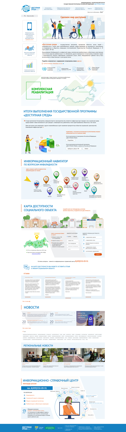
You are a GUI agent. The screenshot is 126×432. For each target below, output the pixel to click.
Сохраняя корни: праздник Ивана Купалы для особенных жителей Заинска (50, 366)
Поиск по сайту (30, 16)
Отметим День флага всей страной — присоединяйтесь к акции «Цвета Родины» (64, 315)
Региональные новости (38, 345)
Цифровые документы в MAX (86, 319)
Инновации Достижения (43, 336)
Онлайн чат (83, 390)
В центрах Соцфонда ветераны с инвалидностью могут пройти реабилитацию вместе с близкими (37, 322)
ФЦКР (87, 339)
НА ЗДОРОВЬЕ (99, 336)
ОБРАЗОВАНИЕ (52, 337)
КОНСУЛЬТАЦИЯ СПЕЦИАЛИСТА (69, 336)
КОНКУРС (63, 336)
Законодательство (91, 334)
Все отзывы (26, 301)
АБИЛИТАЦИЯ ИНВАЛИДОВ (41, 334)
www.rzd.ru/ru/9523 (36, 253)
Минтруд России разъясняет (92, 336)
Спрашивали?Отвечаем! (52, 339)
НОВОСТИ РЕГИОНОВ (39, 337)
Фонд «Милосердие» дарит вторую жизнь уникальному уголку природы (63, 322)
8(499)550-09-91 (29, 39)
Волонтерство (68, 334)
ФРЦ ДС (83, 339)
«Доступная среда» (49, 44)
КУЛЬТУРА (76, 336)
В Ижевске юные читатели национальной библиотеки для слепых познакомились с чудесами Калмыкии (31, 366)
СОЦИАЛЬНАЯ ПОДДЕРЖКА (27, 339)
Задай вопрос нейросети (55, 391)
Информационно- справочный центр (99, 8)
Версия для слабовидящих (93, 12)
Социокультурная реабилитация (37, 339)
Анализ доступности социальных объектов (29, 70)
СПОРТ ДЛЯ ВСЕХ (45, 339)
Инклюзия (36, 336)
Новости (90, 8)
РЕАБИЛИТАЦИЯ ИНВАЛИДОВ (83, 337)
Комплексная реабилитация (56, 336)
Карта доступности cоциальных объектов (80, 8)
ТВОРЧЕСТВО (69, 339)
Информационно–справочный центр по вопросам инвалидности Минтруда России (84, 428)
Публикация (70, 337)
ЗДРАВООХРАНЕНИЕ (25, 336)
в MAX (91, 396)
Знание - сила (32, 336)
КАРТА (69, 236)
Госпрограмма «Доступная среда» (48, 8)
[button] (103, 360)
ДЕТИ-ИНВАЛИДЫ (78, 334)
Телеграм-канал (95, 402)
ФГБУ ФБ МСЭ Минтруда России (76, 339)
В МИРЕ (61, 334)
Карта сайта (60, 428)
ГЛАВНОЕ (73, 334)
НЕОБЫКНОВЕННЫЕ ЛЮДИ (31, 337)
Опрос (66, 337)
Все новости (26, 328)
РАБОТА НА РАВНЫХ (75, 337)
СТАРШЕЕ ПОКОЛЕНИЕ (60, 339)
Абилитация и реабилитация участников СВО (35, 320)
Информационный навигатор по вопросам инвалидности (63, 8)
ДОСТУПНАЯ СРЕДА (84, 334)
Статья (65, 339)
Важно (64, 334)
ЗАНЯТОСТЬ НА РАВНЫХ (98, 334)
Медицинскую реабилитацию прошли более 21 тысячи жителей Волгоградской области (94, 366)
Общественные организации (59, 337)
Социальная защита (95, 337)
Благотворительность (59, 320)
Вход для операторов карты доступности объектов (29, 54)
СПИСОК (75, 236)
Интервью (49, 336)
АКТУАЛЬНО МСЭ (48, 334)
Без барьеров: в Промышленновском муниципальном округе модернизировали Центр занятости (73, 366)
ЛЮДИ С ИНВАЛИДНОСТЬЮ (82, 336)
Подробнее (70, 140)
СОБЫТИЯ (28, 312)
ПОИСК (86, 148)
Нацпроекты (25, 337)
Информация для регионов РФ (68, 430)
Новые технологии (46, 337)
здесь (78, 61)
